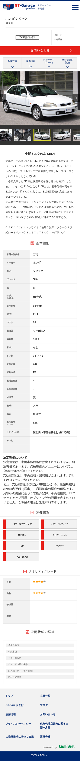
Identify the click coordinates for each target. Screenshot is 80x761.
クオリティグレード (49, 61)
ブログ (44, 705)
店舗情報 (11, 714)
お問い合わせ (47, 714)
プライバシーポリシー (18, 723)
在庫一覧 (45, 695)
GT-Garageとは (15, 705)
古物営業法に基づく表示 (20, 736)
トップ (9, 695)
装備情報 (30, 61)
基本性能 (12, 61)
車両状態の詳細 (67, 61)
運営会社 (45, 736)
